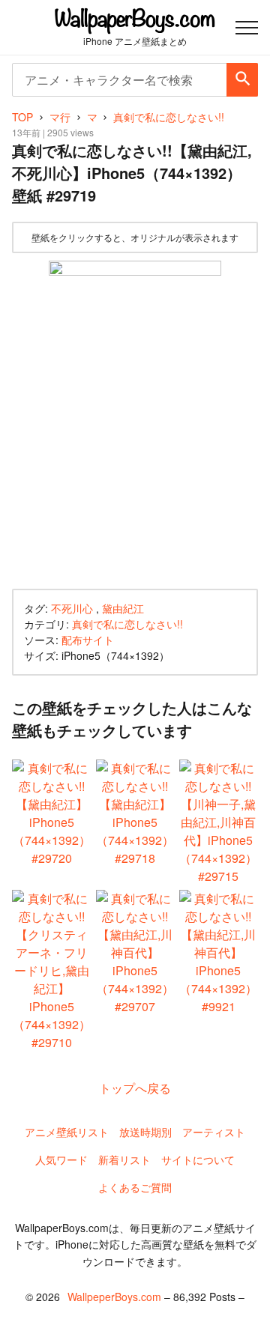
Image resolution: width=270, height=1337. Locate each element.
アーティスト (213, 1131)
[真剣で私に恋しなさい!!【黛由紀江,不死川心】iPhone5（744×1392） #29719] (134, 421)
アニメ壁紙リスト (67, 1131)
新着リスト (124, 1159)
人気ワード (61, 1159)
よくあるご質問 (135, 1187)
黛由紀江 (123, 608)
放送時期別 (145, 1131)
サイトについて (198, 1159)
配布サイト (88, 639)
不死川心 (72, 608)
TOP (22, 116)
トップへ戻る (135, 1088)
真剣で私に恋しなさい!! (127, 623)
